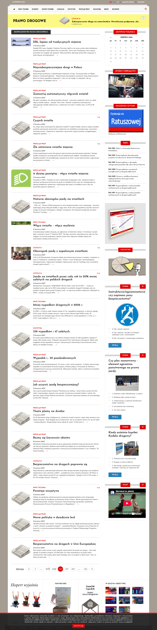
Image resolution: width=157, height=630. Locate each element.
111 (66, 568)
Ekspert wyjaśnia (48, 9)
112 (73, 568)
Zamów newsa (128, 2)
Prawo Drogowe (29, 21)
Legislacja (60, 9)
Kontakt (141, 2)
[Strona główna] (14, 9)
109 (54, 568)
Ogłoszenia (97, 9)
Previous (142, 18)
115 (85, 568)
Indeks (106, 9)
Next (144, 18)
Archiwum (115, 9)
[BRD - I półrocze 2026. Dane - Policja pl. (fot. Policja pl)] (111, 590)
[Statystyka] (127, 266)
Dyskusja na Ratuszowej (117, 134)
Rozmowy (35, 9)
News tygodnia (23, 9)
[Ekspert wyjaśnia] (25, 596)
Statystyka (71, 9)
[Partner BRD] (60, 600)
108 (48, 568)
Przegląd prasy (84, 9)
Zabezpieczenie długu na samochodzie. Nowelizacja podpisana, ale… (106, 21)
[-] (124, 590)
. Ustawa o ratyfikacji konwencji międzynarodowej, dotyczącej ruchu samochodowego (123, 179)
